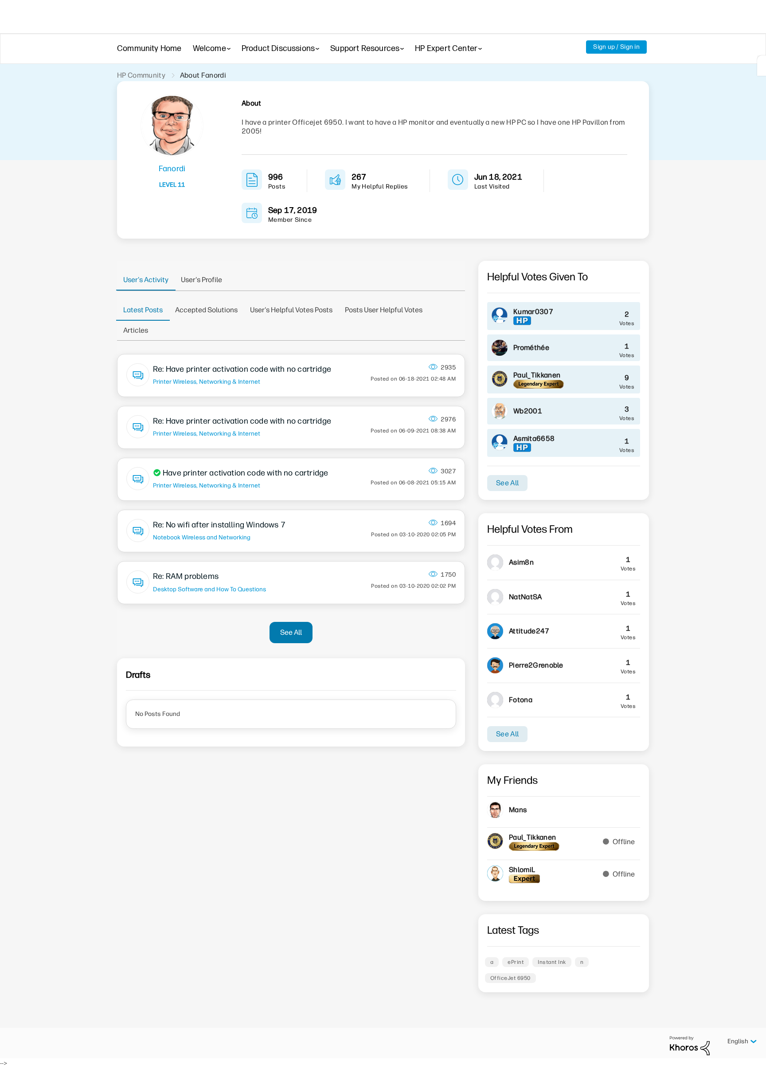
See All (291, 632)
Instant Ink (552, 962)
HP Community (141, 75)
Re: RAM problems (186, 576)
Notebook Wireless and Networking (201, 537)
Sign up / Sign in (616, 47)
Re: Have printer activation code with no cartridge (242, 369)
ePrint (516, 962)
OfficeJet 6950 (510, 978)
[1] (761, 65)
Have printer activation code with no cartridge (245, 473)
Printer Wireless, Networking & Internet (206, 381)
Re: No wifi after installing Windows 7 (219, 525)
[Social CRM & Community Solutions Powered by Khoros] (690, 1045)
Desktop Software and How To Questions (209, 589)
